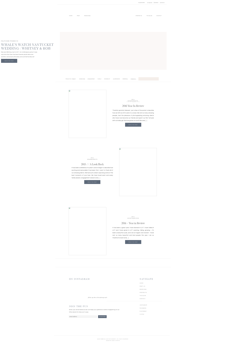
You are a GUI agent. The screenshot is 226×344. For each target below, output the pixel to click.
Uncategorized (133, 218)
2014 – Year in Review (133, 223)
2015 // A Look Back (92, 164)
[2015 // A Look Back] (138, 172)
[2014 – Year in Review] (87, 231)
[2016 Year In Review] (87, 114)
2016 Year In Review (133, 106)
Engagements (133, 100)
